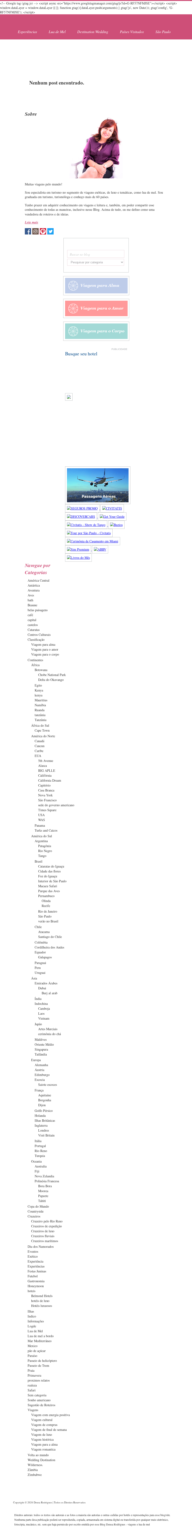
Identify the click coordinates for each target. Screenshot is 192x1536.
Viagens (33, 1410)
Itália (38, 1141)
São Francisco (47, 800)
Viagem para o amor (44, 649)
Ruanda (39, 710)
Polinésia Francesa (47, 1181)
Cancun (39, 746)
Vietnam (43, 1018)
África (35, 665)
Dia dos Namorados (41, 1246)
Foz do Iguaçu (47, 876)
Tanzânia (40, 720)
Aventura (34, 590)
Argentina (41, 841)
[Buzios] (116, 524)
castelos (33, 624)
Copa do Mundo (38, 1206)
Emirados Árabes (46, 983)
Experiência (35, 1261)
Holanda (40, 1115)
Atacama (44, 931)
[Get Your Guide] (112, 516)
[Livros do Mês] (78, 557)
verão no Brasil (48, 921)
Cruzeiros (34, 1216)
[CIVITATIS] (112, 508)
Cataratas (34, 629)
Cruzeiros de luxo (42, 1231)
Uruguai (40, 972)
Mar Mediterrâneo (40, 1341)
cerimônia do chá (49, 1034)
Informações (36, 1321)
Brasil (38, 861)
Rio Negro (45, 851)
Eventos (33, 1251)
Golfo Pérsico (44, 1110)
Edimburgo (42, 1074)
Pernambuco (46, 896)
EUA (38, 755)
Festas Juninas (37, 1271)
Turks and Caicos (46, 830)
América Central (38, 580)
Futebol (33, 1276)
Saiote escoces (47, 1084)
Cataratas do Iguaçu (51, 866)
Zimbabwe (35, 1474)
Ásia (34, 978)
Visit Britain (46, 1135)
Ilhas (31, 1311)
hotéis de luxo (40, 1300)
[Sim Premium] (78, 549)
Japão (38, 1024)
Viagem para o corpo (45, 654)
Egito (38, 685)
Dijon (42, 1105)
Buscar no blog (80, 254)
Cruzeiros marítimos (44, 1241)
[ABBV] (100, 549)
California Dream (49, 780)
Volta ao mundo (38, 1455)
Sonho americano (39, 1400)
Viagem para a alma (44, 1444)
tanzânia (40, 715)
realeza (32, 1385)
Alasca (42, 765)
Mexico (32, 1346)
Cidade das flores (49, 871)
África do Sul (40, 725)
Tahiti (42, 1200)
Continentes (35, 660)
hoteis (31, 1291)
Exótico (33, 1256)
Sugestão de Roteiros (41, 1405)
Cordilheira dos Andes (49, 947)
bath (30, 600)
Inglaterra (41, 1125)
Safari (32, 1390)
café (30, 615)
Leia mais (31, 222)
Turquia (40, 1155)
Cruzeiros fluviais (42, 1236)
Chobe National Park (52, 674)
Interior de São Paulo (52, 881)
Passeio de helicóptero (42, 1360)
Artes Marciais (47, 1029)
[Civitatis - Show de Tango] (86, 524)
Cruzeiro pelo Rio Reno (47, 1221)
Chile (38, 927)
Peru (38, 967)
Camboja (44, 1008)
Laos (41, 1013)
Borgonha (44, 1100)
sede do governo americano (56, 805)
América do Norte (43, 736)
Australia (41, 1166)
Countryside (36, 1211)
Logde (32, 1326)
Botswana (41, 670)
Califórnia (45, 775)
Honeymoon (36, 1286)
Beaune (32, 605)
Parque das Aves (49, 891)
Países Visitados (132, 31)
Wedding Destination (41, 1460)
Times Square (47, 810)
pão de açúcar (37, 1350)
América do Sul (41, 836)
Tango (42, 855)
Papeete (43, 1196)
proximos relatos (39, 1380)
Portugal (40, 1146)
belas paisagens (38, 610)
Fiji (37, 1171)
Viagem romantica (43, 1449)
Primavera (34, 1375)
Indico (32, 1316)
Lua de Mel (57, 31)
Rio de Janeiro (47, 911)
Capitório (44, 785)
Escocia (40, 1079)
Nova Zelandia (44, 1176)
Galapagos (45, 957)
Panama (40, 825)
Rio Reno (41, 1150)
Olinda (46, 901)
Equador (40, 952)
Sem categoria (37, 1395)
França (39, 1090)
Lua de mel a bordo (41, 1336)
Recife (46, 905)
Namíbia (40, 705)
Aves (31, 595)
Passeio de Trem (38, 1365)
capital (32, 620)
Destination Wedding (92, 31)
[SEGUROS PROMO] (82, 508)
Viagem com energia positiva (50, 1415)
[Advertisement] (96, 53)
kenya (38, 695)
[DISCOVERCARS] (81, 516)
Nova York (45, 795)
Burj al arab (49, 993)
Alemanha (41, 1065)
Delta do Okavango (51, 679)
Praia (31, 1370)
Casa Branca (46, 790)
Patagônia (44, 846)
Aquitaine (44, 1095)
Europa (36, 1060)
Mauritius (41, 700)
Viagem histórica (42, 1439)
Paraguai (40, 962)
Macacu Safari (47, 886)
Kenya (39, 690)
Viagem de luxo (41, 1434)
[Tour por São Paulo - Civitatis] (89, 533)
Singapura (41, 1049)
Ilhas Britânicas (45, 1120)
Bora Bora (45, 1186)
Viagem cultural (41, 1419)
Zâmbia (33, 1469)
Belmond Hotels (41, 1296)
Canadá (39, 741)
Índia (38, 998)
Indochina (41, 1003)
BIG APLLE (46, 770)
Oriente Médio (44, 1044)
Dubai (42, 988)
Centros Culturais (39, 634)
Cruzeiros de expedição (46, 1226)
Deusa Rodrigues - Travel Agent (39, 20)
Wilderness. (35, 1465)
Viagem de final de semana (49, 1429)
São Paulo (163, 31)
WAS (41, 820)
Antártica (34, 585)
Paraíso (32, 1355)
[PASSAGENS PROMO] (97, 503)
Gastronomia (36, 1281)
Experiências (27, 31)
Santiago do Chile (50, 936)
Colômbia (41, 942)
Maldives (41, 1039)
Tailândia (41, 1054)
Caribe (39, 751)
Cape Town (42, 730)
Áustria (39, 1070)
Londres (43, 1130)
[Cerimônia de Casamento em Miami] (92, 541)
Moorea (43, 1191)
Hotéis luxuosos (41, 1305)
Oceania (36, 1161)
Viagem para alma (43, 644)
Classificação (36, 639)
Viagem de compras (44, 1424)
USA (41, 815)
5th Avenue (45, 760)
